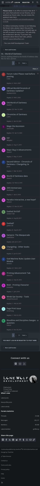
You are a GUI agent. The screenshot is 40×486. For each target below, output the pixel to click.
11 (19, 63)
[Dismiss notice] (36, 11)
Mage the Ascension (15, 126)
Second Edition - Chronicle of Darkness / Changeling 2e (19, 162)
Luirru (8, 117)
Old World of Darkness (17, 102)
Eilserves (9, 275)
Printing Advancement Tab (18, 273)
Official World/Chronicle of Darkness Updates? (18, 89)
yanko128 (10, 226)
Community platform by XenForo (19, 449)
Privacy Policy (7, 389)
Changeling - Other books (18, 247)
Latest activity (5, 406)
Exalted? (10, 223)
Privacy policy (5, 469)
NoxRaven (10, 190)
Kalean (9, 325)
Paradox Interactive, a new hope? (21, 199)
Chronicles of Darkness (17, 114)
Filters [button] (35, 69)
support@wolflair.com (16, 39)
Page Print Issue (14, 308)
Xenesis (9, 264)
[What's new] (33, 2)
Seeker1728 (10, 214)
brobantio (10, 287)
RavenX (9, 105)
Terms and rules (6, 465)
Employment (7, 387)
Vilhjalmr (9, 140)
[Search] (37, 2)
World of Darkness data (17, 176)
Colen (8, 79)
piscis (8, 167)
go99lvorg (36, 429)
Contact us (4, 461)
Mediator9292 (11, 93)
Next (23, 63)
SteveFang (10, 311)
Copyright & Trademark (10, 391)
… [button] (16, 63)
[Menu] (2, 2)
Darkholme (10, 237)
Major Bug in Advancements (19, 150)
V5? (8, 138)
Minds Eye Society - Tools (18, 296)
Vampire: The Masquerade (18, 235)
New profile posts (6, 402)
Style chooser (6, 456)
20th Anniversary (14, 188)
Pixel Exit (10, 452)
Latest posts (5, 398)
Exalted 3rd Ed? (13, 211)
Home (3, 478)
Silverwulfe (10, 129)
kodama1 (10, 249)
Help (2, 474)
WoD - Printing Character (18, 285)
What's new (5, 393)
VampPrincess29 (12, 299)
